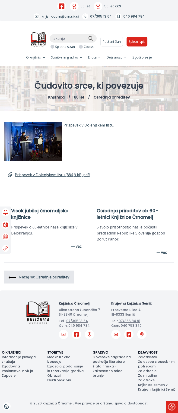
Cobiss (89, 46)
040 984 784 (79, 325)
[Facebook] (61, 6)
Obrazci (53, 375)
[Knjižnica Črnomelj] (38, 39)
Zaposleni (10, 375)
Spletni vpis (137, 41)
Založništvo (147, 357)
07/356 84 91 (129, 321)
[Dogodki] (5, 236)
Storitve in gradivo (64, 57)
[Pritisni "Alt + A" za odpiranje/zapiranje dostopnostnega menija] (172, 407)
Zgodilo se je (142, 57)
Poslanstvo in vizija (17, 371)
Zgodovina (11, 366)
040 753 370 (131, 325)
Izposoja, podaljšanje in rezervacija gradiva (65, 368)
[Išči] (90, 38)
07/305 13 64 (77, 321)
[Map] (89, 334)
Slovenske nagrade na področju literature (112, 359)
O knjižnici (33, 57)
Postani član (111, 41)
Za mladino (147, 375)
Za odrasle (147, 371)
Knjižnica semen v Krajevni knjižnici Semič (156, 387)
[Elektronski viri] (5, 248)
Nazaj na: (43, 277)
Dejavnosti (114, 57)
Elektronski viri (59, 380)
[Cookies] (7, 406)
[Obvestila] (6, 212)
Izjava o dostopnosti (131, 403)
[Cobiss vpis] (6, 225)
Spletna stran (65, 46)
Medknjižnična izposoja (58, 359)
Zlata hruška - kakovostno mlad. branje (108, 371)
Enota (92, 57)
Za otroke (146, 380)
